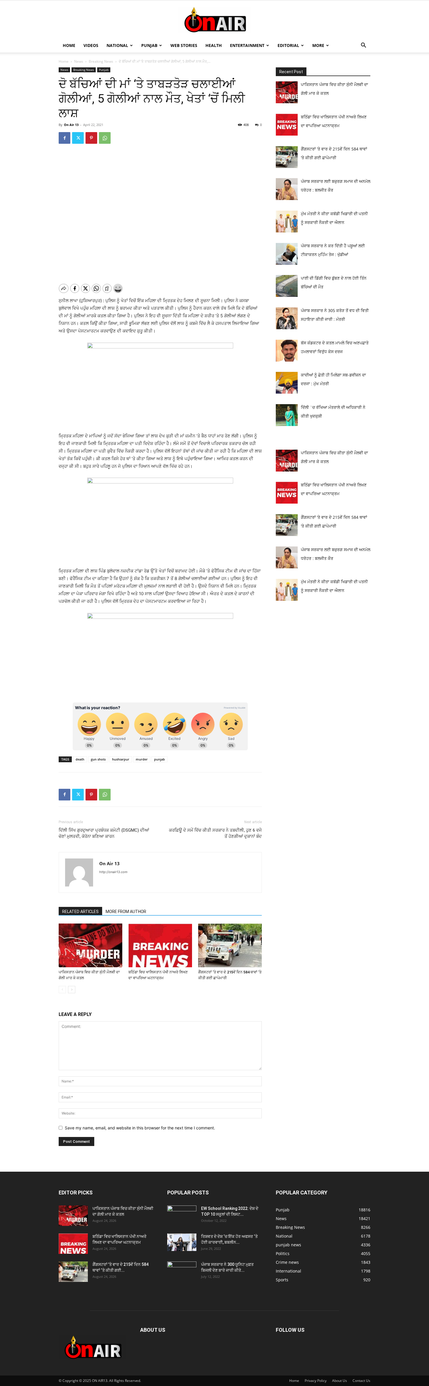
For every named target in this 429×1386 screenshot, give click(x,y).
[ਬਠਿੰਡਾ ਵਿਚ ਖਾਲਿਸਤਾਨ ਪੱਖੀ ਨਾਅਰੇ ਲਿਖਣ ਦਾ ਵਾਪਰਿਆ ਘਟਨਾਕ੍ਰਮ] (160, 945)
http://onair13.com (113, 872)
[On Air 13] (214, 20)
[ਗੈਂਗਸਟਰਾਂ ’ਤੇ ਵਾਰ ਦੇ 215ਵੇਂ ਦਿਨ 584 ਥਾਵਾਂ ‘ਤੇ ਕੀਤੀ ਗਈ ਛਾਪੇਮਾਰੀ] (230, 945)
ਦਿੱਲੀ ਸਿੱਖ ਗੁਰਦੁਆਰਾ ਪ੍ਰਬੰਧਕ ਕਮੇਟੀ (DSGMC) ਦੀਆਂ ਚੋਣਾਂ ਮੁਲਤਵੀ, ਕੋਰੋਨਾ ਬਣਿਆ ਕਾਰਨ (104, 833)
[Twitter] (78, 138)
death (80, 759)
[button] (363, 46)
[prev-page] (62, 989)
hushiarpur (120, 759)
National (117, 45)
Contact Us (361, 1380)
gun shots (98, 759)
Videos (90, 45)
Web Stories (183, 45)
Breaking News (101, 61)
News (78, 61)
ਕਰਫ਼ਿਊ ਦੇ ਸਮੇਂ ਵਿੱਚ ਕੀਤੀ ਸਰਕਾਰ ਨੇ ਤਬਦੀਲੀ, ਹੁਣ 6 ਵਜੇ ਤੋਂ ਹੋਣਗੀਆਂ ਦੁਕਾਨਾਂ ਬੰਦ (215, 833)
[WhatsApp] (105, 138)
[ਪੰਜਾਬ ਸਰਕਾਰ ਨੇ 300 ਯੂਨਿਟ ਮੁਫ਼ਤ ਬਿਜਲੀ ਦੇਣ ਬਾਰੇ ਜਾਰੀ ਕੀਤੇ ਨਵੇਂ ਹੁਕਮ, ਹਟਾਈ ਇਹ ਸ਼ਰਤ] (181, 1270)
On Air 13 (71, 124)
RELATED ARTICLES (80, 911)
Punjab (149, 45)
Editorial (288, 45)
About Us (339, 1380)
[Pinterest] (91, 138)
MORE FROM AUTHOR (126, 911)
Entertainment (247, 45)
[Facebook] (64, 138)
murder (142, 759)
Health (213, 45)
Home (69, 45)
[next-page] (71, 989)
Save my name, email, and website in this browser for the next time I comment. (140, 1127)
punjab (159, 759)
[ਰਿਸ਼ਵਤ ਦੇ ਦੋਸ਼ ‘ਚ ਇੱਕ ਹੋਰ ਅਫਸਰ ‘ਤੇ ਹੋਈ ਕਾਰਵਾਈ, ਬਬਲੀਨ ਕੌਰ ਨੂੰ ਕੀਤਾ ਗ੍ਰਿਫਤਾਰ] (181, 1242)
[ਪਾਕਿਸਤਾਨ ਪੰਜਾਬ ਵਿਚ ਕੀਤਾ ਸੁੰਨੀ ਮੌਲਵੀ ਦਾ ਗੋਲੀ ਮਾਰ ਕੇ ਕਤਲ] (90, 945)
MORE (318, 45)
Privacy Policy (316, 1380)
